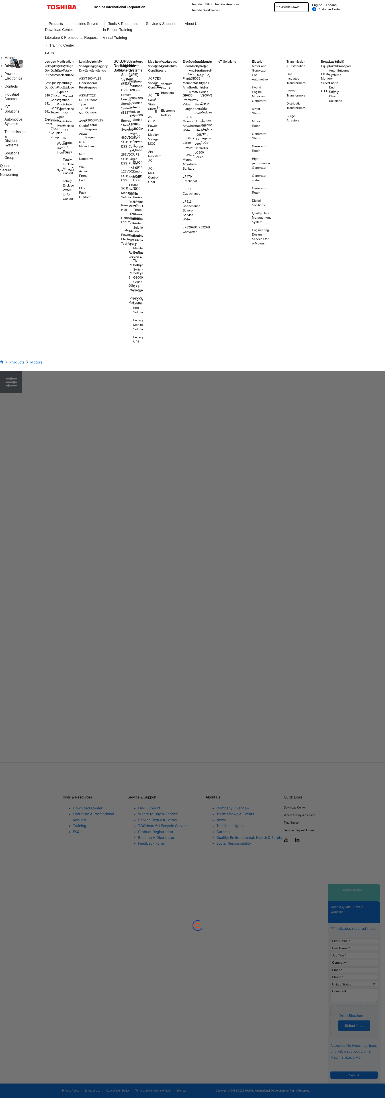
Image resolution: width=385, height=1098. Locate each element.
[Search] (306, 7)
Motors (36, 362)
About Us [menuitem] (192, 24)
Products (17, 362)
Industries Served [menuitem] (84, 24)
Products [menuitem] (56, 24)
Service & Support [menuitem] (160, 24)
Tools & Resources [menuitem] (123, 24)
